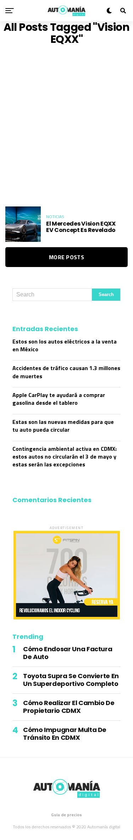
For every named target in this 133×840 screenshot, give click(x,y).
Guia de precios (66, 814)
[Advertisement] (66, 125)
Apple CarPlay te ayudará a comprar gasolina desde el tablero (58, 399)
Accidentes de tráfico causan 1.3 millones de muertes (66, 372)
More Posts (66, 257)
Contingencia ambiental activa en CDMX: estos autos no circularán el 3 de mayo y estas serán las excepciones (64, 456)
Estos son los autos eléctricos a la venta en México (64, 345)
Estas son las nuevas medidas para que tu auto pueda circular (63, 426)
